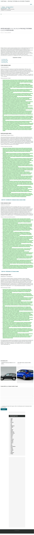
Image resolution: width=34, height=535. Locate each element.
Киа (11, 428)
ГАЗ (11, 423)
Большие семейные (9, 7)
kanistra (3, 32)
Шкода (12, 453)
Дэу (11, 424)
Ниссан (12, 434)
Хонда (12, 448)
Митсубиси (13, 433)
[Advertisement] (17, 41)
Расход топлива (4, 8)
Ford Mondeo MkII (4, 59)
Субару (12, 440)
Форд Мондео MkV (4, 62)
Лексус (12, 429)
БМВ (11, 419)
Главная (3, 7)
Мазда (12, 430)
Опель (12, 435)
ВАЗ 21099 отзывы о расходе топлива (24, 362)
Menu (31, 4)
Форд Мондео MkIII (4, 60)
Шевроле (12, 452)
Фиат (12, 445)
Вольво (12, 422)
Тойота (12, 442)
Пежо (12, 436)
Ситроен (12, 439)
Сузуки (12, 441)
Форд (9, 8)
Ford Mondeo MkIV (4, 61)
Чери (11, 451)
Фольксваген (13, 446)
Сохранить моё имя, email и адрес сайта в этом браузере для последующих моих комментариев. (16, 407)
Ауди (12, 418)
